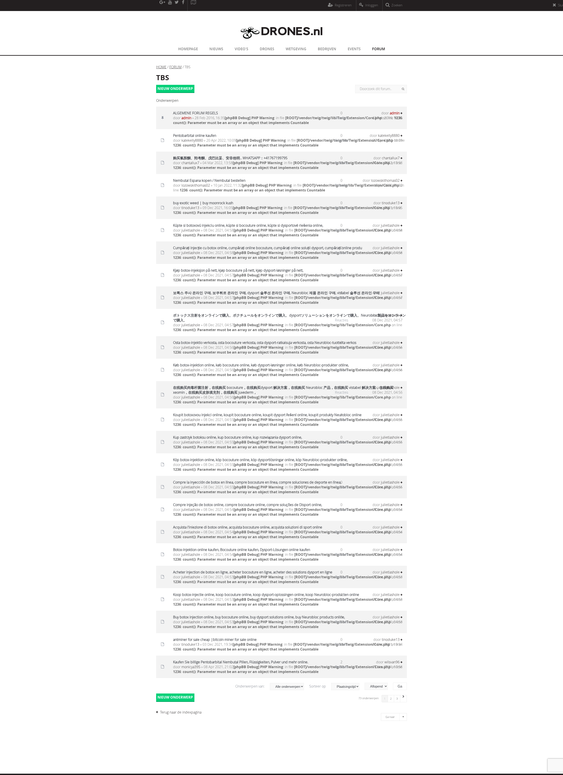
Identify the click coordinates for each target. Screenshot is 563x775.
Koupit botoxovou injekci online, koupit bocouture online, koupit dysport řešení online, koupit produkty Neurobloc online (267, 414)
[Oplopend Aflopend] (378, 686)
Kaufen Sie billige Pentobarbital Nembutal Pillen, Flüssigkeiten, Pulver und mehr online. (240, 662)
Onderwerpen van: (250, 686)
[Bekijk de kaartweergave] (193, 5)
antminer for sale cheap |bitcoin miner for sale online (215, 639)
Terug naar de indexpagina (180, 712)
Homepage (188, 48)
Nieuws (216, 48)
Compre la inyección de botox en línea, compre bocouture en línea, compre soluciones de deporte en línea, (257, 482)
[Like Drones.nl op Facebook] (183, 5)
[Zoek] (403, 89)
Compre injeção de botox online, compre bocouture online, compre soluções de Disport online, (247, 504)
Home (161, 67)
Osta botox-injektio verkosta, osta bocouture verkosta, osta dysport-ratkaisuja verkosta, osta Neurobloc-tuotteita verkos (264, 342)
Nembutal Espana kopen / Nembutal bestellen (209, 180)
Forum (378, 48)
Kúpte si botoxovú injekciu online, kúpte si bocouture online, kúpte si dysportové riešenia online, (248, 225)
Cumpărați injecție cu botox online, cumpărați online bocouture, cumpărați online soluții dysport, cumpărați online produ (267, 247)
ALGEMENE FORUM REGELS (195, 113)
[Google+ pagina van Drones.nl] (162, 5)
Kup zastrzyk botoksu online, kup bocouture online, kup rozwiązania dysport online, (237, 437)
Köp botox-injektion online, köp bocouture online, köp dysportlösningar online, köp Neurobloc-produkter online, (260, 459)
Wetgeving (296, 48)
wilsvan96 (392, 662)
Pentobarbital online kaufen (194, 135)
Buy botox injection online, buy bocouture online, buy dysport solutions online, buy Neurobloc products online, (259, 617)
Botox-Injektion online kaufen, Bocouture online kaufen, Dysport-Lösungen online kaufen (241, 549)
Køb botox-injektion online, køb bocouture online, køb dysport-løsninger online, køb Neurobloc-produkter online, (261, 365)
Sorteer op (318, 686)
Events (354, 48)
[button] (403, 698)
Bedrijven (327, 48)
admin (186, 117)
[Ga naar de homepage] (281, 41)
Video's (241, 48)
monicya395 (190, 666)
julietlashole (190, 230)
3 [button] (397, 698)
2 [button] (391, 698)
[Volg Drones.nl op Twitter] (176, 5)
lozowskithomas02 (195, 185)
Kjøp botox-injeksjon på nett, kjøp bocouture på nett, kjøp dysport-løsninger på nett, (238, 270)
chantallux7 (190, 162)
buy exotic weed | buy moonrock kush (203, 202)
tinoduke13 (190, 207)
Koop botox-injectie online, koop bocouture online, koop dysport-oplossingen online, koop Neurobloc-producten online (266, 594)
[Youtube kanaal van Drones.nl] (169, 5)
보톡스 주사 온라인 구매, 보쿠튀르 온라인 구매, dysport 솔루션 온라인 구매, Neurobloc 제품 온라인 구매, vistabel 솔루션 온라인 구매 (276, 292)
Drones (267, 48)
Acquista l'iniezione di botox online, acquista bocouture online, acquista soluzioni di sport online (247, 527)
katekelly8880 (192, 140)
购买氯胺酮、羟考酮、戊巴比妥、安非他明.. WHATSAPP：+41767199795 (230, 158)
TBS (162, 77)
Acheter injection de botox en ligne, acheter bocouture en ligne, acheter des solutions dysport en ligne (252, 572)
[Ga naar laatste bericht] (401, 113)
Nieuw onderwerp (175, 88)
